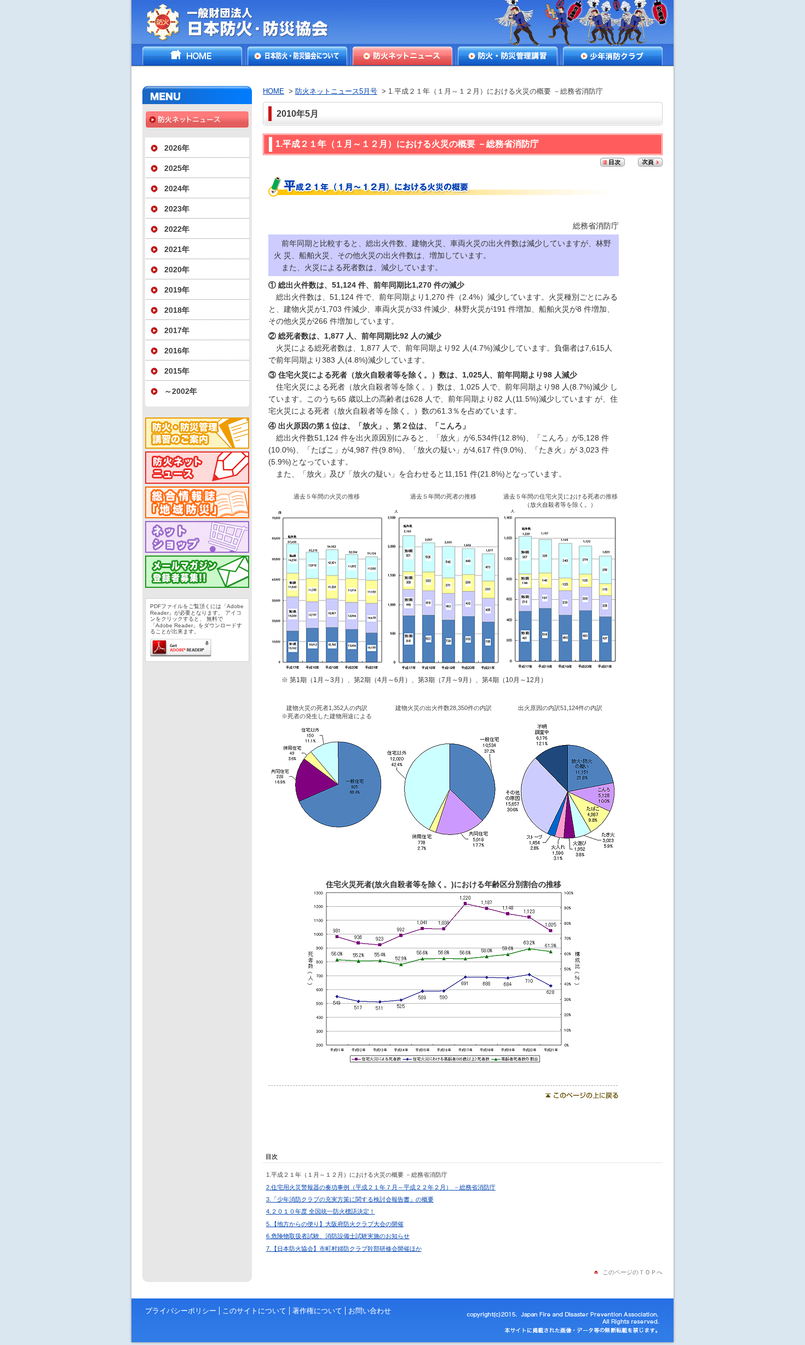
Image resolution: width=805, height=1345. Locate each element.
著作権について (317, 1311)
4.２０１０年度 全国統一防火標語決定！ (320, 1211)
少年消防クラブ (613, 56)
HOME (192, 56)
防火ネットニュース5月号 (336, 91)
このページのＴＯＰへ (632, 1272)
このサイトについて (254, 1311)
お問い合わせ (369, 1311)
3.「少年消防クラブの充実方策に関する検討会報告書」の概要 (350, 1199)
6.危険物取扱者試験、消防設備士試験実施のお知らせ (338, 1236)
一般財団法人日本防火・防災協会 (245, 22)
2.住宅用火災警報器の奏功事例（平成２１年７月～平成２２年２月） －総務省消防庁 (381, 1187)
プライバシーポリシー (180, 1311)
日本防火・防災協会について (297, 56)
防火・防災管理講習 (507, 56)
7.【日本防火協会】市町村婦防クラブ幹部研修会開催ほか (344, 1248)
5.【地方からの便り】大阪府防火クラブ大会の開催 (335, 1224)
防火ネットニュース (402, 56)
